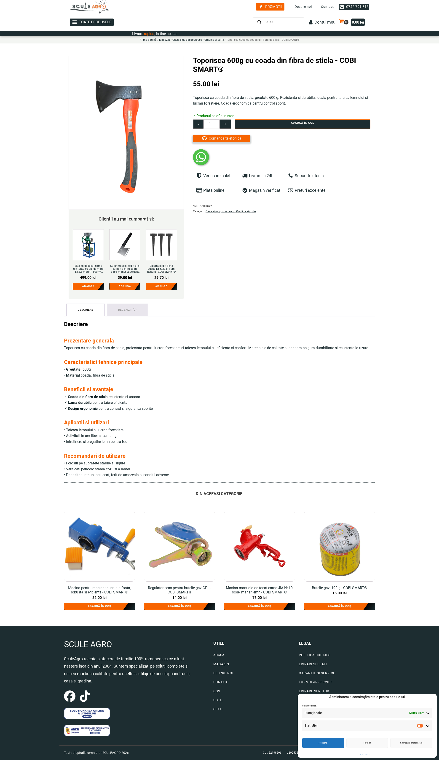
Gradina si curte (214, 39)
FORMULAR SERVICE (316, 682)
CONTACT (221, 682)
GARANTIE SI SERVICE (317, 673)
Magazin (164, 39)
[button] (270, 7)
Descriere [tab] (86, 309)
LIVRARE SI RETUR (314, 691)
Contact (327, 6)
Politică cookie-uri (365, 755)
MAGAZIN (221, 664)
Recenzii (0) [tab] (127, 309)
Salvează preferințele (411, 742)
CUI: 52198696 (272, 752)
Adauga (88, 286)
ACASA (219, 655)
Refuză (367, 742)
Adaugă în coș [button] (99, 606)
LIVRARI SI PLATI (313, 664)
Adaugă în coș (302, 122)
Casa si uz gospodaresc (187, 39)
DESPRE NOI (223, 673)
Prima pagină (148, 39)
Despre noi (303, 6)
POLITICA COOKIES (314, 655)
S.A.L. (218, 700)
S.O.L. (218, 709)
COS (216, 691)
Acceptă (323, 742)
